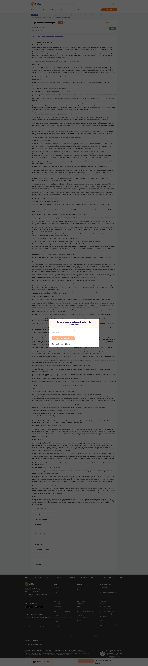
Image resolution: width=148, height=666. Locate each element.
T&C (66, 343)
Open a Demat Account (63, 338)
